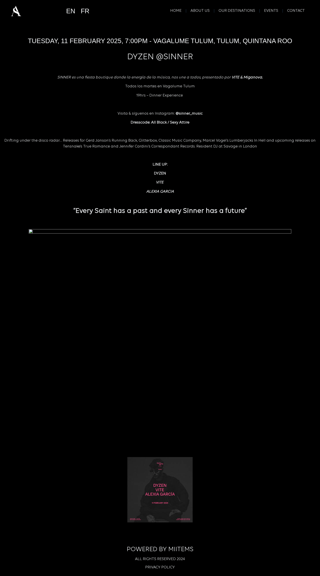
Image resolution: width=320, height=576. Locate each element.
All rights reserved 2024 (160, 559)
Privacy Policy (160, 567)
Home (176, 11)
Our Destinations (237, 11)
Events (271, 11)
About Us (200, 11)
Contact (296, 11)
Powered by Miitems (160, 549)
